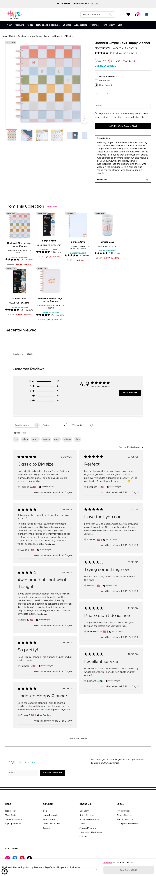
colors (25, 439)
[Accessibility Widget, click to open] (5, 871)
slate (77, 439)
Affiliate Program (88, 828)
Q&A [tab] (30, 354)
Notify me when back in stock (122, 126)
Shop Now (52, 206)
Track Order (11, 815)
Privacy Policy (123, 811)
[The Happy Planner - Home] (14, 14)
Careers (83, 837)
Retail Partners (87, 815)
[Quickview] (29, 235)
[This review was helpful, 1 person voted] (63, 625)
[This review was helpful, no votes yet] (63, 492)
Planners (19, 25)
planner (46, 439)
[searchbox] (23, 425)
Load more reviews (78, 738)
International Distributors (91, 832)
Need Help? (10, 811)
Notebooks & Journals (48, 25)
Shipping (107, 862)
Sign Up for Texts (13, 824)
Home (4, 36)
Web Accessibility (125, 819)
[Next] (89, 135)
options (67, 439)
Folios (30, 25)
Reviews (46, 828)
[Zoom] (48, 84)
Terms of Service (124, 815)
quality (35, 439)
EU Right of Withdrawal (127, 824)
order (56, 439)
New (9, 25)
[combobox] (54, 425)
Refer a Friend (49, 819)
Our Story (84, 811)
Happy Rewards (50, 815)
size (16, 439)
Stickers (67, 25)
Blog (45, 811)
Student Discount (13, 819)
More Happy (108, 25)
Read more (50, 544)
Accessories (80, 25)
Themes (94, 25)
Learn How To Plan (51, 824)
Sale (120, 25)
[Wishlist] (128, 14)
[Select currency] (146, 14)
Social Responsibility (89, 819)
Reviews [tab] (18, 354)
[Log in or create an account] (120, 14)
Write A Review (130, 392)
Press (82, 824)
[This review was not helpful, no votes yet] (68, 492)
